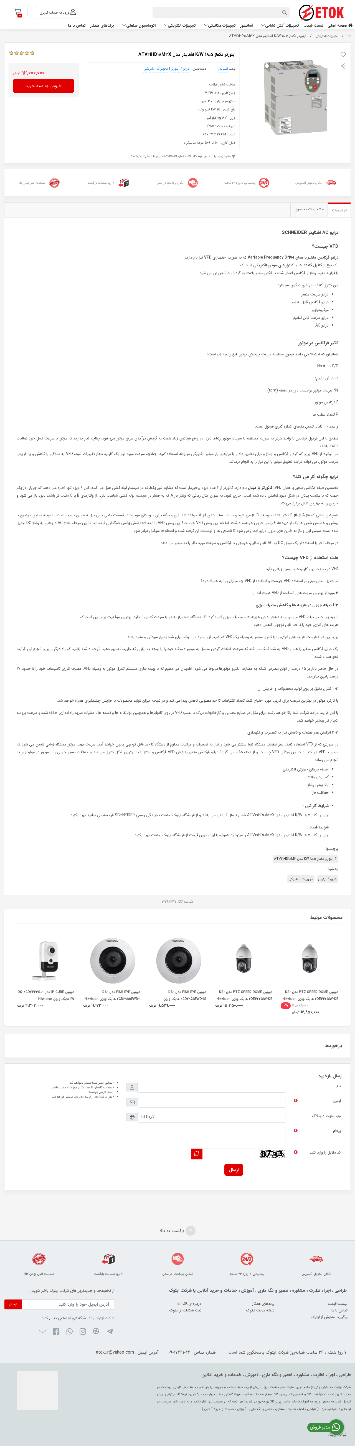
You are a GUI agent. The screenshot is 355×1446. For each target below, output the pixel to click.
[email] (42, 1332)
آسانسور (246, 25)
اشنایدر (223, 68)
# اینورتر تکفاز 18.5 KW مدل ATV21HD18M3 (305, 858)
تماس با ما (77, 25)
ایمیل (337, 1101)
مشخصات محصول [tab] (309, 209)
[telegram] (109, 1332)
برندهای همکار (102, 25)
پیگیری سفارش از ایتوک (329, 1317)
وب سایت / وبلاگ (326, 1116)
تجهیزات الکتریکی (182, 25)
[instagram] (82, 1332)
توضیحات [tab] (339, 210)
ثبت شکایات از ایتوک (185, 1310)
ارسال (234, 1169)
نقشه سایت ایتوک (260, 1310)
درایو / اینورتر (180, 68)
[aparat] (96, 1332)
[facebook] (55, 1332)
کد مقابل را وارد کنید (325, 1152)
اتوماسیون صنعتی (141, 25)
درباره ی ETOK (189, 1304)
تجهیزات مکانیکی (222, 25)
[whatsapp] (69, 1332)
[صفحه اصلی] (349, 36)
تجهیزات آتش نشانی (282, 25)
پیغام (337, 1131)
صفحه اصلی (338, 25)
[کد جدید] (196, 1154)
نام (338, 1086)
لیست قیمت (313, 25)
